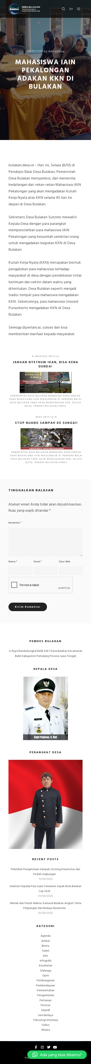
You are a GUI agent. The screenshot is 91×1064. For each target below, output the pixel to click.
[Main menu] (79, 9)
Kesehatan (45, 965)
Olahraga (45, 970)
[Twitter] (48, 1047)
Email (38, 562)
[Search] (63, 9)
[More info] (71, 9)
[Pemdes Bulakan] (24, 9)
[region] (45, 804)
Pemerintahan (45, 990)
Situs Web (64, 562)
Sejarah (45, 1010)
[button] (57, 1054)
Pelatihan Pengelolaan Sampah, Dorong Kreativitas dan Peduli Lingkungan (45, 872)
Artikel (45, 941)
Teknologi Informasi (45, 1020)
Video (46, 1025)
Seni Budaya (45, 1015)
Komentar (14, 523)
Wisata (45, 1030)
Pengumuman (45, 995)
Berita (45, 946)
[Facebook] (36, 1047)
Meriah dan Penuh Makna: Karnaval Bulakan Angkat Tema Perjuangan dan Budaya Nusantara (45, 906)
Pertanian (46, 1000)
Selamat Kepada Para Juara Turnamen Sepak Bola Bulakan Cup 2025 (45, 889)
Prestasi (45, 1005)
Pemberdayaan (45, 985)
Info (45, 955)
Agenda (46, 936)
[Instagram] (42, 1047)
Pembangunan (46, 980)
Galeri (45, 950)
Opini (45, 975)
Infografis (45, 960)
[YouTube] (55, 1047)
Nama (12, 562)
